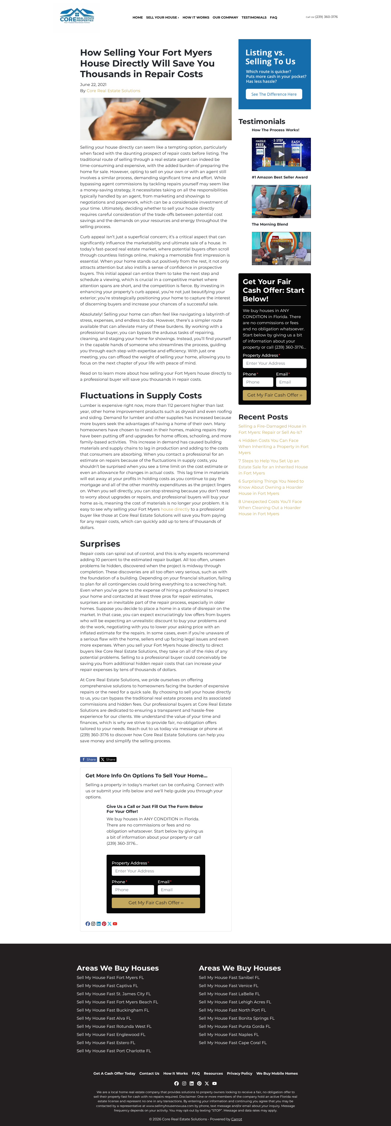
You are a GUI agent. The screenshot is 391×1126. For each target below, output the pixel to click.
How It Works (196, 17)
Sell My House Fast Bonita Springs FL (237, 1018)
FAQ (273, 17)
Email (165, 881)
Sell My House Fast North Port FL (232, 1010)
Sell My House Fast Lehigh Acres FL (235, 1002)
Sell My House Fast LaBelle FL (229, 993)
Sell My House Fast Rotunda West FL (114, 1026)
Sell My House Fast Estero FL (106, 1042)
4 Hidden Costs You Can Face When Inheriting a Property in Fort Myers (273, 446)
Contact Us (149, 1073)
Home (138, 17)
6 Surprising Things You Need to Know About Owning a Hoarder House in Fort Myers (271, 487)
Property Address (130, 863)
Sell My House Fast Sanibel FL (229, 977)
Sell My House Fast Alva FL (104, 1018)
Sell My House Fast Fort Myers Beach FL (117, 1002)
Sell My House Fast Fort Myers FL (110, 977)
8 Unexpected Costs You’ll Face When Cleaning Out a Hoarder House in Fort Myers (270, 507)
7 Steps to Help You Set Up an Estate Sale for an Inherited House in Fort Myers (273, 467)
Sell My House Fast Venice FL (228, 985)
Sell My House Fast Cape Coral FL (233, 1042)
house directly (175, 509)
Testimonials (254, 17)
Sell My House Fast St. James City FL (114, 993)
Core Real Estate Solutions (113, 90)
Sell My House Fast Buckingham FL (113, 1010)
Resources (213, 1073)
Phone (119, 881)
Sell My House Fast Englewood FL (111, 1034)
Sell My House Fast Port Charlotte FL (114, 1050)
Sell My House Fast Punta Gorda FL (235, 1026)
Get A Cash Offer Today (114, 1073)
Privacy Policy (239, 1073)
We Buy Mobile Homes (277, 1073)
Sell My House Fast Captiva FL (107, 985)
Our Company (225, 17)
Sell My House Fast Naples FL (229, 1034)
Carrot (236, 1119)
